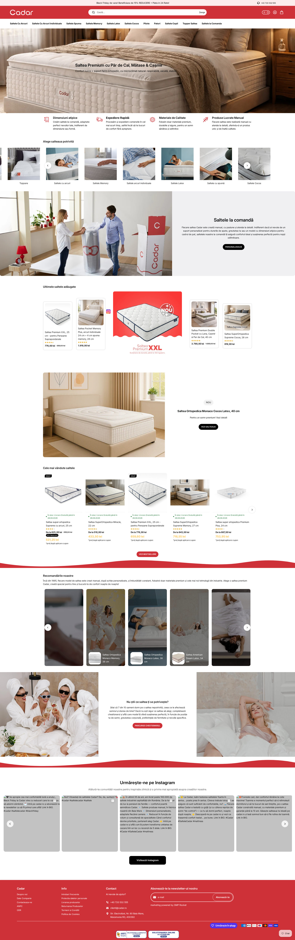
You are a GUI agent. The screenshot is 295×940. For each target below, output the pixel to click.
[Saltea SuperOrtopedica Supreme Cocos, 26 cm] (237, 318)
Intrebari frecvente (70, 894)
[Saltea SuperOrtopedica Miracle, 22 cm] (105, 492)
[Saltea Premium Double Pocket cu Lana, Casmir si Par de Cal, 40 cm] (204, 314)
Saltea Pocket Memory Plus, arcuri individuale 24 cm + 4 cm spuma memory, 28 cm (89, 333)
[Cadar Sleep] (21, 12)
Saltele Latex (177, 183)
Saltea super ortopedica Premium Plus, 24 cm (232, 524)
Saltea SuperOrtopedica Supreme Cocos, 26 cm (236, 336)
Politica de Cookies (70, 914)
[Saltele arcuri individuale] (139, 164)
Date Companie (24, 898)
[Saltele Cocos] (254, 164)
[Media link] (147, 70)
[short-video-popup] (64, 627)
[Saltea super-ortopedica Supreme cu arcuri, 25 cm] (62, 492)
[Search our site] (93, 12)
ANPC (20, 906)
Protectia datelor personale (74, 898)
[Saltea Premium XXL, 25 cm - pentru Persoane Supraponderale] (58, 316)
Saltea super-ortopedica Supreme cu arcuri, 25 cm (59, 524)
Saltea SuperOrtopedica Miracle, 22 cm (104, 524)
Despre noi (22, 894)
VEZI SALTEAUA (208, 427)
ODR (19, 910)
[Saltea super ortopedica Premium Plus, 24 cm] (232, 492)
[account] (274, 12)
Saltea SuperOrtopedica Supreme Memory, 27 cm (186, 524)
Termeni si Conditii (70, 910)
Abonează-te (223, 897)
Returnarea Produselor (72, 906)
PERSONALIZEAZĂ (233, 247)
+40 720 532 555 (268, 3)
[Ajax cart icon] (281, 12)
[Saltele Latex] (177, 164)
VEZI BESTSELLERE (147, 554)
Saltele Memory (100, 183)
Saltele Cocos (254, 183)
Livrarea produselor (70, 902)
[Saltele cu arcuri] (62, 164)
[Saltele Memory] (101, 164)
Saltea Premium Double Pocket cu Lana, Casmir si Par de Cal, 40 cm (203, 334)
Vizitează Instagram (148, 860)
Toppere (24, 183)
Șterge (202, 12)
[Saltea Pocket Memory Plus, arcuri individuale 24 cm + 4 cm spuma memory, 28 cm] (91, 312)
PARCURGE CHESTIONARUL (147, 725)
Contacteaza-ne (24, 902)
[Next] (247, 165)
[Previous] (48, 165)
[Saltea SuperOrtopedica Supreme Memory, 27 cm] (189, 492)
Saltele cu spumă (215, 183)
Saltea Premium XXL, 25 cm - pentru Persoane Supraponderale (57, 335)
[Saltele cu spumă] (216, 164)
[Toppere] (24, 164)
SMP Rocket (180, 905)
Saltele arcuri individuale (139, 183)
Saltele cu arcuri (62, 183)
